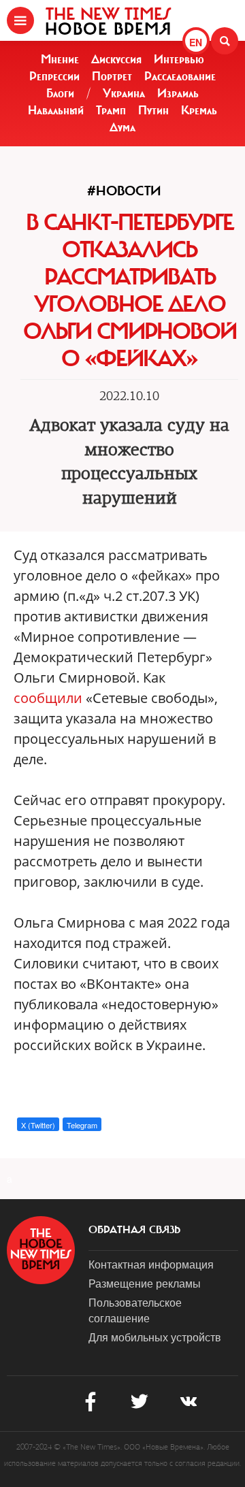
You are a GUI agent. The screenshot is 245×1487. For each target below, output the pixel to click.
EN (195, 42)
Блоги (60, 93)
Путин (153, 110)
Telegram (82, 1125)
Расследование (180, 76)
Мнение (60, 59)
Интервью (179, 59)
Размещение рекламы (144, 1283)
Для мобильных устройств (154, 1337)
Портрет (112, 76)
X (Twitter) (38, 1125)
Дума (122, 127)
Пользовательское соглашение (135, 1310)
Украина (124, 93)
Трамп (111, 110)
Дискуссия (116, 59)
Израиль (178, 93)
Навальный (56, 110)
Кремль (199, 110)
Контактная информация (151, 1264)
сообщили (50, 698)
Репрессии (54, 76)
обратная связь (134, 1230)
